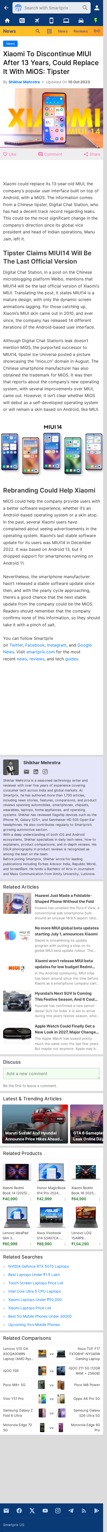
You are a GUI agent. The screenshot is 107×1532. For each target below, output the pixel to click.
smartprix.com (40, 651)
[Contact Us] (6, 1510)
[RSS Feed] (84, 1510)
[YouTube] (45, 1510)
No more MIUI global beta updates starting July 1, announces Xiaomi (67, 930)
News (63, 31)
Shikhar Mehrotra (42, 762)
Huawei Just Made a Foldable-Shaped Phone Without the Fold (64, 898)
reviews (36, 658)
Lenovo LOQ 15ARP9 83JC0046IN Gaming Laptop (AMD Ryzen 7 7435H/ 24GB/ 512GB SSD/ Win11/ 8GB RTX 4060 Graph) (84, 1236)
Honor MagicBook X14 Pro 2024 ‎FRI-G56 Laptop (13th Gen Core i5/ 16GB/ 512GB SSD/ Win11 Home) (51, 1191)
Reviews (80, 31)
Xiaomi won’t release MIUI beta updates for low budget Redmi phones (64, 964)
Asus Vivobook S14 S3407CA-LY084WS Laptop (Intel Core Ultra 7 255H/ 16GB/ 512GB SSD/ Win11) (51, 1236)
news (22, 658)
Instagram (56, 645)
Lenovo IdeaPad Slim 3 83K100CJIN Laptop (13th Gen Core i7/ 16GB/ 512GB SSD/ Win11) (17, 1236)
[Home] (7, 21)
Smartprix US (13, 1525)
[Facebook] (19, 1510)
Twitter (16, 645)
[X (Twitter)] (32, 1510)
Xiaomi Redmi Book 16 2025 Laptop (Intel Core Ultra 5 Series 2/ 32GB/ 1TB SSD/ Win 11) (84, 1191)
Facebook (35, 645)
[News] (22, 21)
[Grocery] (95, 21)
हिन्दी (97, 31)
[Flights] (36, 21)
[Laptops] (66, 21)
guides (71, 658)
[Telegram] (71, 1510)
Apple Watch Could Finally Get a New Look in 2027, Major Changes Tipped (66, 1029)
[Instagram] (58, 1510)
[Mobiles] (51, 21)
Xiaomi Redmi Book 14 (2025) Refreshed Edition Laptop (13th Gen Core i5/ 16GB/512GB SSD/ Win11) (15, 1191)
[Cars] (81, 21)
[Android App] (97, 1510)
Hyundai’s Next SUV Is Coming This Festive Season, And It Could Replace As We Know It (66, 996)
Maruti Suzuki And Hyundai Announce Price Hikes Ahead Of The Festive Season (32, 1136)
